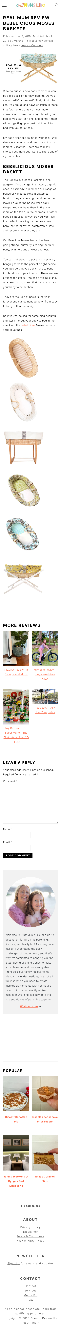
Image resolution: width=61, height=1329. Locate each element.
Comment (10, 781)
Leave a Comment (32, 45)
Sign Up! (14, 1263)
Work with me (29, 1006)
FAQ (30, 1299)
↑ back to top (30, 1205)
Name (7, 829)
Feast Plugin (30, 1322)
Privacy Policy (30, 1227)
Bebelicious (28, 325)
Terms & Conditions (30, 1236)
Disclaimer (30, 1231)
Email (7, 842)
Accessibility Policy (30, 1240)
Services (30, 1290)
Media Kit (30, 1295)
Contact (30, 1286)
